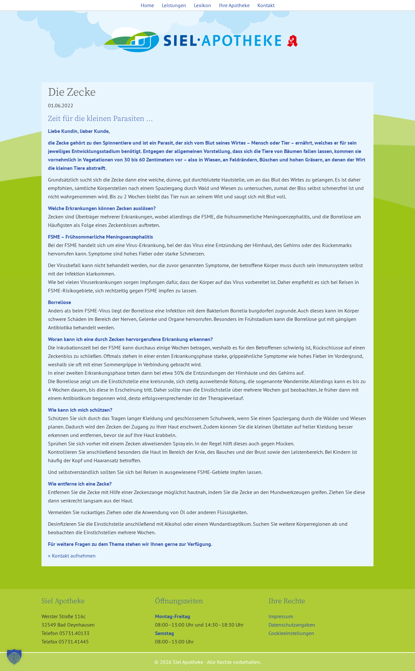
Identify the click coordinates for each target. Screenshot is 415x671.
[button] (14, 656)
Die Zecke (72, 92)
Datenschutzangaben (291, 624)
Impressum (280, 616)
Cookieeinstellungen (291, 633)
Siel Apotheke (207, 40)
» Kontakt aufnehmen (72, 555)
